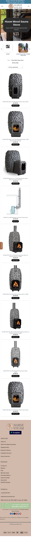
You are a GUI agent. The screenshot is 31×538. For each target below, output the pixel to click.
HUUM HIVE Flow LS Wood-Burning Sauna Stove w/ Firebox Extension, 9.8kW (15, 256)
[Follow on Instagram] (13, 514)
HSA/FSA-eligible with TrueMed (15, 2)
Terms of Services (11, 517)
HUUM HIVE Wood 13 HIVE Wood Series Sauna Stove (16, 101)
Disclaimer (19, 517)
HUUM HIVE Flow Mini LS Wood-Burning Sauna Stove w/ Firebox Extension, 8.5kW (15, 332)
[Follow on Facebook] (11, 514)
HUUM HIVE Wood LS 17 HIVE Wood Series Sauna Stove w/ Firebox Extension (15, 179)
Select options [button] (15, 105)
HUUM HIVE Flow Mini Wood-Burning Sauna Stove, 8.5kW (15, 371)
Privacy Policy (3, 517)
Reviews (3, 468)
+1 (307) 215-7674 (5, 492)
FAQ (2, 470)
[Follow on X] (14, 514)
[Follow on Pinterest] (16, 514)
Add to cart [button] (15, 221)
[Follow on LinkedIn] (18, 514)
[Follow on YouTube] (20, 514)
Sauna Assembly (5, 477)
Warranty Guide (5, 473)
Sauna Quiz (4, 480)
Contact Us (4, 465)
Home (9, 60)
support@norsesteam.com (8, 496)
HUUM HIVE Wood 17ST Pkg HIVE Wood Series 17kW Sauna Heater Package (15, 140)
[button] (2, 6)
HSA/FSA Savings (5, 482)
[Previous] (1, 49)
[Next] (29, 49)
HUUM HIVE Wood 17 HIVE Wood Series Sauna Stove (16, 410)
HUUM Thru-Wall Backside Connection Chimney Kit (15, 217)
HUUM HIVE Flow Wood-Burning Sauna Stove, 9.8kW (15, 294)
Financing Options (5, 475)
